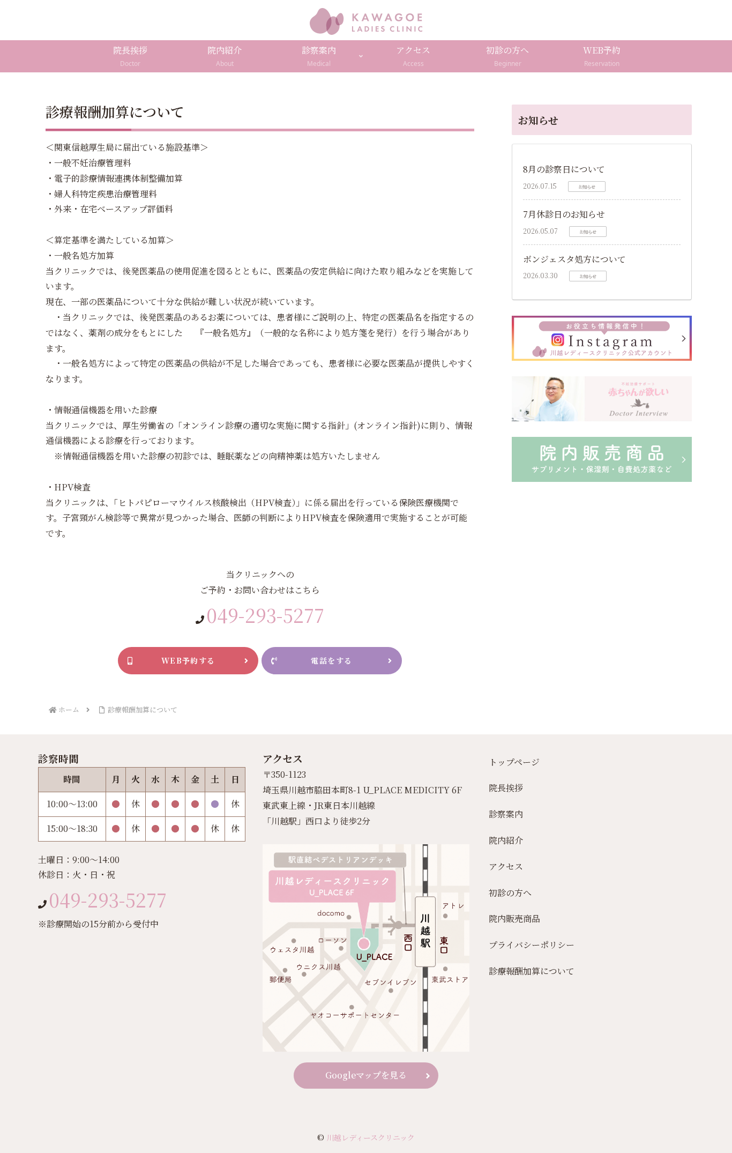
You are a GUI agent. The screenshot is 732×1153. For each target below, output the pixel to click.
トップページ (514, 762)
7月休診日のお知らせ (564, 214)
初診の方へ (510, 893)
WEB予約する (188, 660)
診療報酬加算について (531, 971)
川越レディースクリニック (370, 1137)
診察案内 (506, 814)
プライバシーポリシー (531, 945)
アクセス (506, 866)
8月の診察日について (564, 169)
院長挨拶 (506, 788)
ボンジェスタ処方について (574, 259)
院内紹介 (506, 840)
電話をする (331, 660)
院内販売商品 (514, 918)
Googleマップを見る (366, 1075)
